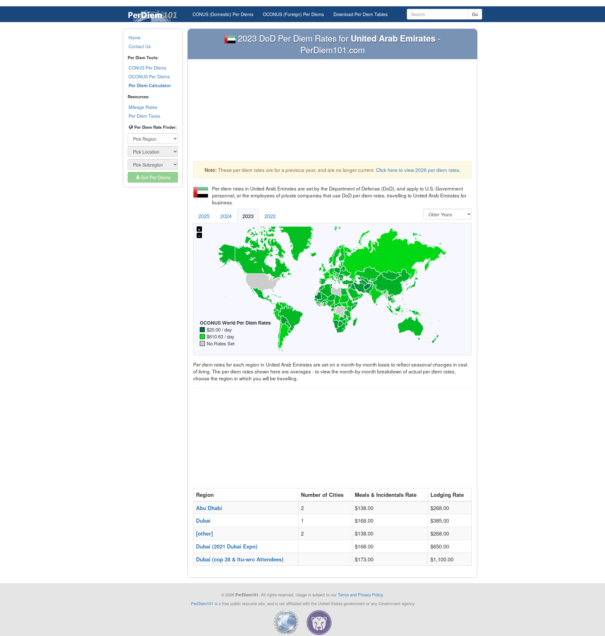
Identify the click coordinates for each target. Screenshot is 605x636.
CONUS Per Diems (147, 68)
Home (135, 37)
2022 (270, 216)
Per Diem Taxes (144, 116)
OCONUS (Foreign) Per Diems (293, 14)
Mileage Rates (143, 107)
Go (475, 14)
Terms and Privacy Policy (360, 595)
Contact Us (140, 46)
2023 (248, 216)
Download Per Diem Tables (360, 14)
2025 (204, 216)
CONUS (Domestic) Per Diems (223, 14)
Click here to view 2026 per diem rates (417, 169)
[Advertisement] (332, 112)
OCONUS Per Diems (149, 76)
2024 (226, 216)
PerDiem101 (202, 603)
